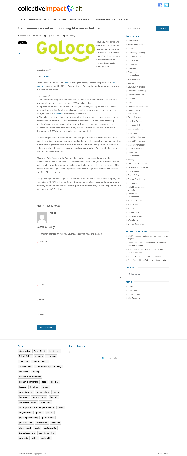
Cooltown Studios (25, 453)
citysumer (51, 356)
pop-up (49, 412)
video (34, 438)
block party (54, 351)
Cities (130, 48)
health (56, 392)
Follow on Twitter (111, 358)
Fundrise (34, 387)
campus (39, 356)
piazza (39, 412)
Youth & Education (136, 224)
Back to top (163, 453)
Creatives (132, 68)
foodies (22, 387)
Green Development (136, 117)
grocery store (43, 392)
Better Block (39, 351)
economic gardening (28, 382)
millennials (45, 402)
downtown (23, 371)
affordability (24, 351)
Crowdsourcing (134, 79)
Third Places (133, 204)
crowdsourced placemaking (48, 366)
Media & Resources (136, 149)
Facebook (160, 5)
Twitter (166, 5)
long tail (53, 397)
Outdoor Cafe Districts (137, 163)
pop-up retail (48, 417)
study (37, 428)
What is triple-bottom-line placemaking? (71, 19)
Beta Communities (135, 45)
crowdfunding (25, 366)
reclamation (41, 423)
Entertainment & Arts (137, 95)
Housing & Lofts (134, 125)
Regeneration (133, 183)
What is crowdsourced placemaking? (113, 19)
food (44, 382)
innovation (24, 397)
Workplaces (133, 220)
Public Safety (133, 175)
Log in (130, 286)
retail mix (55, 423)
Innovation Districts (136, 129)
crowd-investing (40, 361)
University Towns (135, 216)
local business (39, 397)
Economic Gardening (137, 91)
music (60, 407)
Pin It (20, 54)
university (23, 438)
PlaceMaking (133, 171)
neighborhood (25, 412)
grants (45, 387)
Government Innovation (138, 106)
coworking (23, 361)
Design (131, 83)
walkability (46, 438)
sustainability (50, 428)
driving (36, 371)
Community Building (136, 52)
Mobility (72, 36)
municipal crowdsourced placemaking (36, 407)
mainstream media (27, 402)
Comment (42, 242)
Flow (130, 103)
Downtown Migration (136, 87)
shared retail (25, 428)
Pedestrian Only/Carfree (138, 167)
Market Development (136, 141)
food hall (54, 382)
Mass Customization (136, 145)
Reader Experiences (136, 179)
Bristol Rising (25, 356)
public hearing (25, 423)
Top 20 (131, 208)
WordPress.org (134, 298)
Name (41, 285)
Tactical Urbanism (135, 200)
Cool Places (133, 60)
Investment (132, 133)
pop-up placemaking (28, 417)
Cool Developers (135, 56)
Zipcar (66, 83)
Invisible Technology (136, 137)
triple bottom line (46, 433)
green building (25, 392)
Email (40, 300)
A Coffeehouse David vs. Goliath (148, 256)
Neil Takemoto (35, 36)
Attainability (133, 41)
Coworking (132, 64)
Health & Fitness (135, 121)
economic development (30, 376)
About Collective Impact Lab (35, 19)
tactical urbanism (27, 433)
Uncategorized (134, 212)
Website (40, 314)
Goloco (45, 76)
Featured (131, 99)
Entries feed (132, 290)
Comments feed (134, 294)
